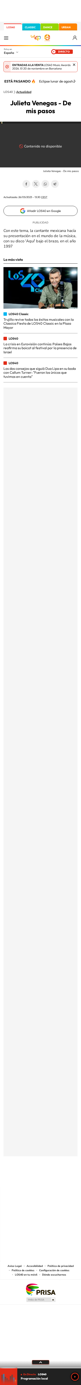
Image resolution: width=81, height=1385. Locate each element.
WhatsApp (45, 184)
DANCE (47, 27)
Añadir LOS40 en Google (44, 211)
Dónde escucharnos (54, 1274)
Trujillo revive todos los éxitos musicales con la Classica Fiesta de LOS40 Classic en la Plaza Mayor (38, 323)
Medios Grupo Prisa (40, 1299)
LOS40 (10, 27)
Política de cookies (23, 1270)
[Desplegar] (40, 1362)
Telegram (55, 184)
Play (75, 1377)
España (9, 53)
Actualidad (23, 92)
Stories (66, 1177)
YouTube (32, 1177)
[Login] (75, 38)
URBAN (66, 27)
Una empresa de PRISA (40, 1289)
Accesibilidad (35, 1266)
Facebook (26, 184)
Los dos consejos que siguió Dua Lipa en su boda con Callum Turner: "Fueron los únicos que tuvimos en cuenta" (39, 372)
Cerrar (74, 64)
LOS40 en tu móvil (26, 1274)
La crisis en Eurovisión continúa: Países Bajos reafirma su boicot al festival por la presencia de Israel (40, 348)
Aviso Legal (15, 1266)
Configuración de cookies (54, 1270)
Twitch (57, 1177)
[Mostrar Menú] (6, 37)
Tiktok (23, 1177)
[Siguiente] (74, 81)
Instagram (14, 1177)
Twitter (36, 184)
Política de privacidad (61, 1266)
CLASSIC (30, 27)
